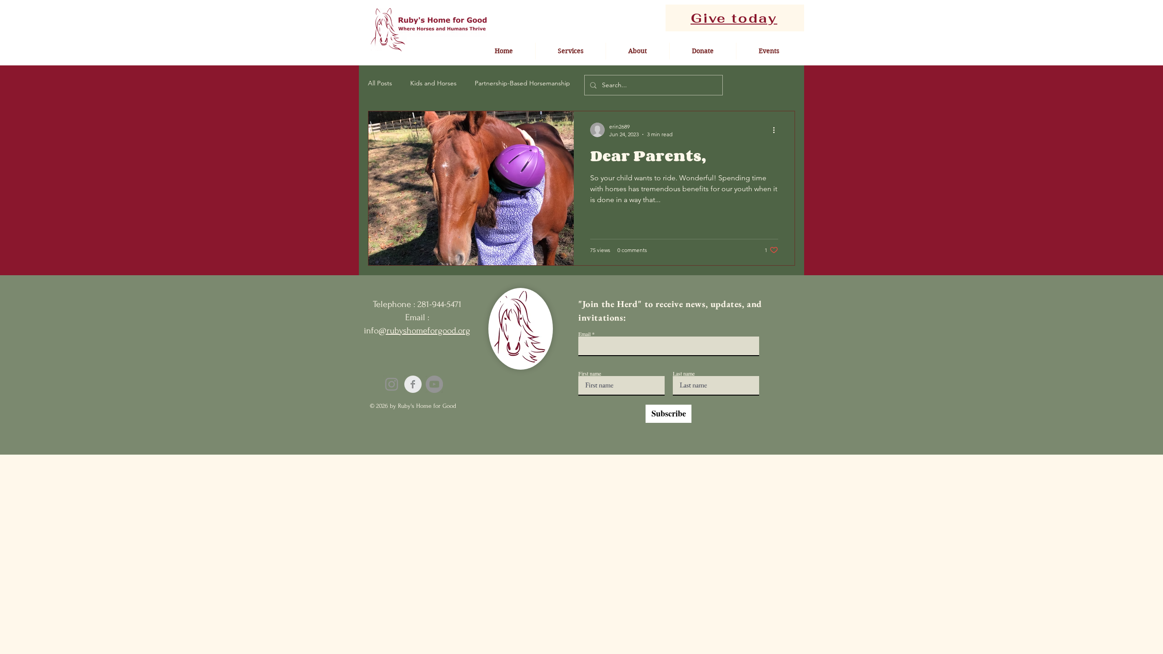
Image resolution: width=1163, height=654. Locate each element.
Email (584, 334)
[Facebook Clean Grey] (413, 384)
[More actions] (776, 129)
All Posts (380, 83)
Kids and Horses (433, 83)
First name (589, 373)
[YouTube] (434, 384)
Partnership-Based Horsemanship (522, 83)
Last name (684, 373)
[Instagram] (391, 384)
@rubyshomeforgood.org (424, 331)
